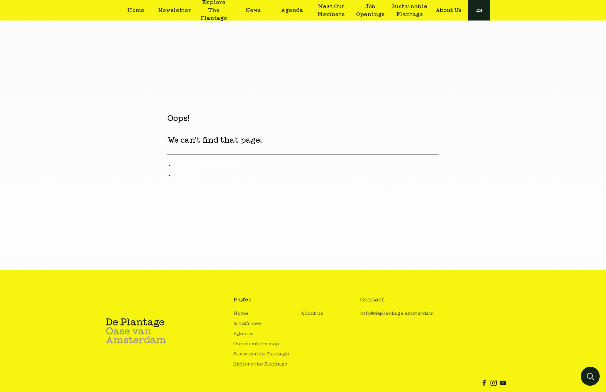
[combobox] (479, 10)
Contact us (187, 175)
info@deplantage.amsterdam (397, 313)
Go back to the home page (207, 165)
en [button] (479, 10)
